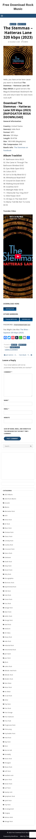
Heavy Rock (8, 637)
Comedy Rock (9, 541)
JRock (6, 662)
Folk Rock (8, 591)
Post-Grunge (8, 712)
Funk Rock (8, 595)
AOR (6, 515)
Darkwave (8, 557)
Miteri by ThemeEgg (26, 836)
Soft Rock (8, 771)
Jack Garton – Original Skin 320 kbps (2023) (11, 355)
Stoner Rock (8, 784)
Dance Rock (8, 553)
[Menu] (2, 16)
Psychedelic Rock (10, 733)
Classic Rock (8, 536)
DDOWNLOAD (26, 319)
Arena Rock (8, 520)
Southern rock (9, 775)
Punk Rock (8, 738)
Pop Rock (8, 704)
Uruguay (7, 813)
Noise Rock (8, 687)
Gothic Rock (8, 616)
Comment (8, 372)
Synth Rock (8, 800)
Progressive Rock (10, 725)
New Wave (8, 683)
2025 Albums (9, 494)
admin (26, 42)
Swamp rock (8, 792)
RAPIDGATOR (10, 309)
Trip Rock (7, 805)
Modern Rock (9, 679)
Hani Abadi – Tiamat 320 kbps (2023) (25, 355)
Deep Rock (8, 566)
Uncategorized (9, 809)
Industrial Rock (9, 645)
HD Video (7, 633)
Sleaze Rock (8, 767)
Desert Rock (8, 570)
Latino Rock (8, 666)
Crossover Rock (9, 549)
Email (6, 409)
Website (7, 417)
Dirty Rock (8, 574)
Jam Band (8, 654)
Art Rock (7, 524)
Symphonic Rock (10, 796)
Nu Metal (7, 691)
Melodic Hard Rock (10, 670)
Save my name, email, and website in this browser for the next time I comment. (17, 431)
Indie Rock (22, 24)
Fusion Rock (8, 599)
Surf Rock (8, 788)
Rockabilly (8, 754)
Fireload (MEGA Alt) (11, 319)
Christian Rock (9, 532)
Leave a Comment (11, 349)
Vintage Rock (9, 821)
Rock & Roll (8, 750)
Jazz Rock (8, 658)
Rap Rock (7, 742)
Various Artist (9, 817)
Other (6, 700)
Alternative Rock (10, 511)
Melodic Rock (9, 675)
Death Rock (8, 561)
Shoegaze (8, 763)
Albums (13, 24)
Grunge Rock (9, 620)
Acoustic (7, 503)
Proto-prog (8, 729)
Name (6, 400)
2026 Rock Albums (10, 499)
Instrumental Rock (10, 650)
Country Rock (9, 545)
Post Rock (8, 708)
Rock (6, 746)
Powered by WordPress (10, 836)
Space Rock (8, 779)
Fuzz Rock (8, 603)
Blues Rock (8, 528)
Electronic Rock (9, 582)
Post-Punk (8, 721)
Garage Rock (9, 608)
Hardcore (7, 629)
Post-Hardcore (9, 717)
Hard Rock (8, 624)
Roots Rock (8, 759)
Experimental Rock (10, 587)
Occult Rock (8, 696)
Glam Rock (8, 612)
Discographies (9, 578)
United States (15, 347)
